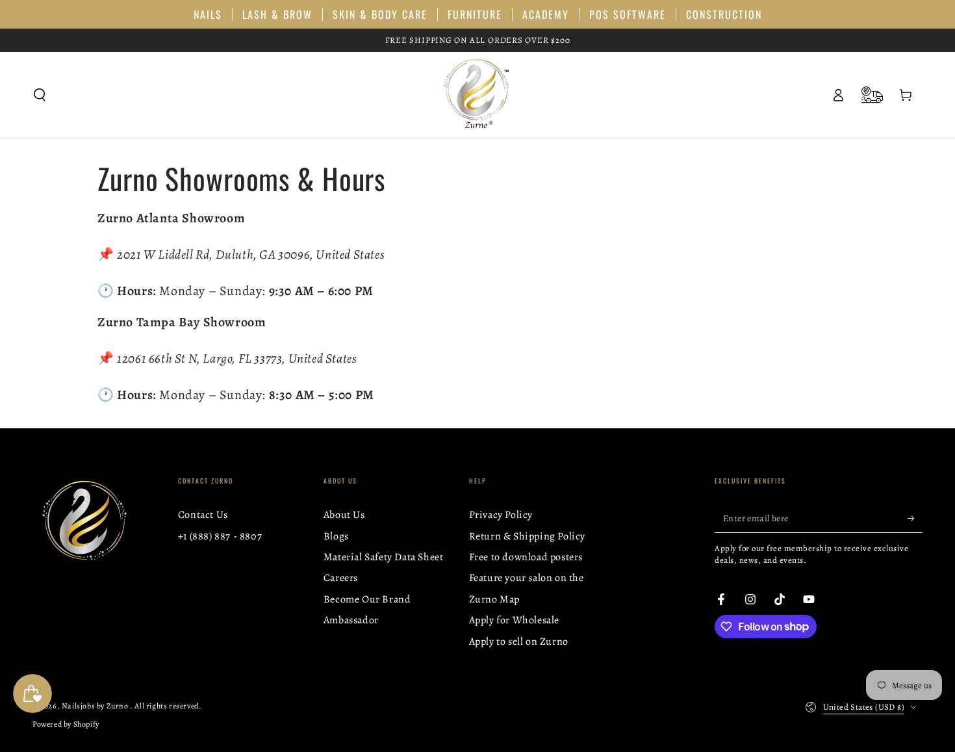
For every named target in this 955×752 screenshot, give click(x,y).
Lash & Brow (277, 14)
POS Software (627, 14)
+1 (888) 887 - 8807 (220, 536)
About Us (344, 515)
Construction (724, 14)
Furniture (475, 14)
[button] (40, 95)
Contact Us (203, 515)
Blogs (336, 536)
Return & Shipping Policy (527, 536)
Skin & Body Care (380, 14)
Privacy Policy (501, 515)
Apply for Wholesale (514, 620)
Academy (545, 14)
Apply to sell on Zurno (518, 641)
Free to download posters (526, 557)
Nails (208, 14)
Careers (341, 578)
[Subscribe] (915, 518)
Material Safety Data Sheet (384, 557)
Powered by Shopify (65, 724)
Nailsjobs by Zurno (96, 706)
